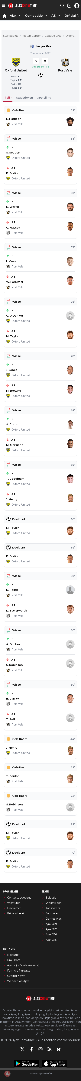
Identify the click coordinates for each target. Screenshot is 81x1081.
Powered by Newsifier (40, 1073)
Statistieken (24, 97)
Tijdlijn (7, 97)
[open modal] (76, 5)
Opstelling (44, 97)
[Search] (62, 5)
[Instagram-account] (40, 1049)
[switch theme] (69, 5)
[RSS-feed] (49, 1049)
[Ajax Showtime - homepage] (22, 5)
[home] (4, 16)
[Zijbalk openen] (4, 5)
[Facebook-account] (31, 1049)
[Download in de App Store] (54, 1063)
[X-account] (22, 1049)
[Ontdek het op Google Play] (26, 1063)
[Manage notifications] (7, 1074)
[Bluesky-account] (58, 1049)
